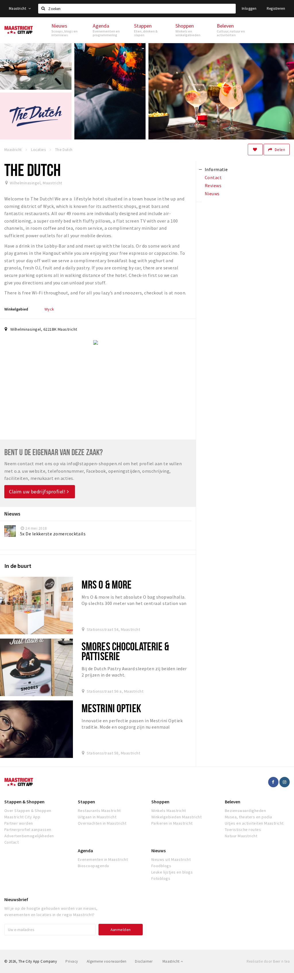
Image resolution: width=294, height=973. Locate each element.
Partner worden (18, 823)
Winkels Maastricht (168, 810)
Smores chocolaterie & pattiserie (125, 651)
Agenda (85, 850)
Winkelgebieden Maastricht (176, 816)
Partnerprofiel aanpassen (27, 829)
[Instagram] (284, 782)
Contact (11, 842)
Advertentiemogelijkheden (29, 835)
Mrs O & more (106, 584)
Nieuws (158, 850)
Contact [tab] (213, 177)
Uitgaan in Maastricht (97, 816)
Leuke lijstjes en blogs (172, 872)
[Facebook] (273, 782)
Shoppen (160, 802)
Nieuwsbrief (16, 899)
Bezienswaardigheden (245, 810)
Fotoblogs (160, 878)
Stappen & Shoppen (24, 802)
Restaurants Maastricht (99, 810)
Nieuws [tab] (212, 193)
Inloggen (249, 8)
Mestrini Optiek (111, 708)
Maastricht (18, 8)
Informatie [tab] (216, 169)
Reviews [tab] (213, 185)
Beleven (232, 802)
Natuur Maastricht (241, 835)
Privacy (71, 961)
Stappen (86, 802)
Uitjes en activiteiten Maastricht (254, 823)
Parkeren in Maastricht (172, 823)
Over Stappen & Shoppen (27, 810)
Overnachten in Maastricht (102, 823)
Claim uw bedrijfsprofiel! (38, 491)
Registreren (276, 8)
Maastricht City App (22, 816)
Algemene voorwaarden (107, 961)
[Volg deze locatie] (255, 149)
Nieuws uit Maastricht (171, 859)
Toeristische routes (243, 829)
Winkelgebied (16, 309)
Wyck (49, 309)
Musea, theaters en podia (248, 816)
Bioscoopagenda (93, 865)
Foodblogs (161, 865)
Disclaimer (143, 961)
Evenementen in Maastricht (103, 859)
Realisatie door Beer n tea (268, 961)
